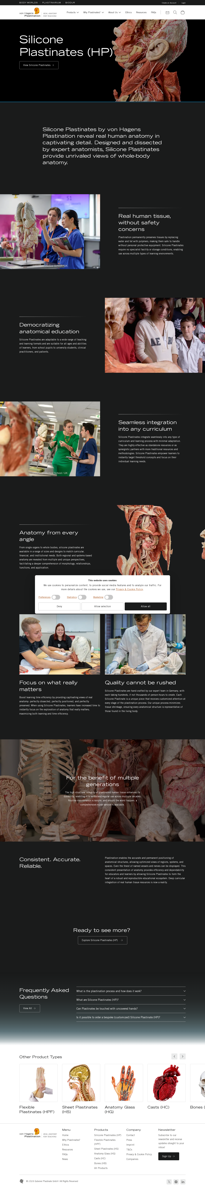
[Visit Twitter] (169, 1182)
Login (184, 3)
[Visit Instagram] (176, 1182)
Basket (184, 10)
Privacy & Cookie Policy (129, 589)
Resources (67, 1149)
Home (65, 1135)
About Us (113, 12)
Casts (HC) (100, 1158)
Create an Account (169, 3)
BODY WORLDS (28, 3)
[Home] (38, 12)
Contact (130, 1135)
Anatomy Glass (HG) (104, 1153)
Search (175, 12)
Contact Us (167, 12)
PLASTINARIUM (51, 3)
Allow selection (102, 606)
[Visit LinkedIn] (183, 1182)
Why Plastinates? (92, 12)
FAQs (65, 1154)
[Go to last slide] (128, 545)
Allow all (145, 606)
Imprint (130, 1144)
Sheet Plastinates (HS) (106, 1148)
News (65, 1159)
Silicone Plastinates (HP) (107, 1135)
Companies (132, 1159)
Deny (59, 606)
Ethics (65, 1144)
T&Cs (129, 1149)
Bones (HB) (100, 1163)
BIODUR (70, 3)
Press (129, 1140)
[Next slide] (183, 1056)
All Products (100, 1168)
